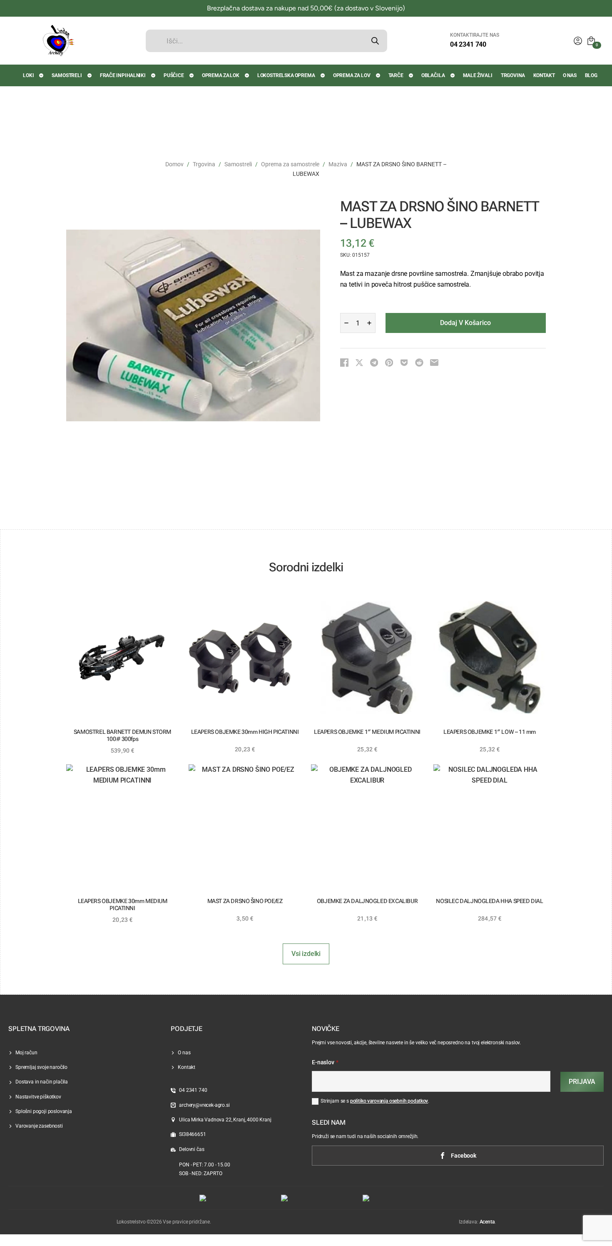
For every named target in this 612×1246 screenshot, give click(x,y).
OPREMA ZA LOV (352, 75)
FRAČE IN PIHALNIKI (123, 75)
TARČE (395, 75)
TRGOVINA (513, 75)
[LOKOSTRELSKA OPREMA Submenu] (323, 75)
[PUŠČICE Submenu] (192, 75)
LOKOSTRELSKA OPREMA (286, 75)
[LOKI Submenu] (41, 75)
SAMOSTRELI (67, 75)
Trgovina (204, 164)
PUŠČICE (174, 75)
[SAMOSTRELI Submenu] (90, 75)
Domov (174, 164)
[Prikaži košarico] (591, 41)
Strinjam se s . (375, 1101)
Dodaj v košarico (465, 323)
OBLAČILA (433, 75)
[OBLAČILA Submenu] (453, 75)
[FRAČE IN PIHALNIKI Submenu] (153, 75)
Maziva (337, 164)
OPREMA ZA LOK (220, 75)
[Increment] (369, 323)
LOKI (28, 75)
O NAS (569, 75)
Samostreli (238, 164)
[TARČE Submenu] (411, 75)
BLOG (591, 75)
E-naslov (325, 1063)
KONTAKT (544, 75)
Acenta (487, 1222)
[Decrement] (346, 323)
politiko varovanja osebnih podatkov (389, 1101)
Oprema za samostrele (290, 164)
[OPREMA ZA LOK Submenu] (247, 75)
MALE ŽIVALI (478, 75)
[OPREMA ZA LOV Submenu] (378, 75)
